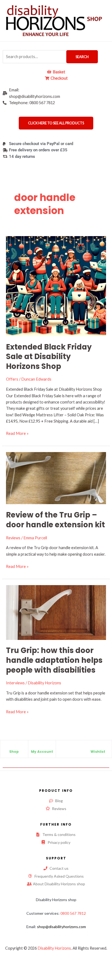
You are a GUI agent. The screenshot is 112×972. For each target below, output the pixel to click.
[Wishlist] (98, 747)
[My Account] (42, 747)
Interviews (15, 683)
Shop (14, 751)
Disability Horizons (54, 948)
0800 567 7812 (73, 913)
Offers (12, 379)
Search (82, 57)
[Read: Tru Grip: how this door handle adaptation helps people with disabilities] (56, 612)
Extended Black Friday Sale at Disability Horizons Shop (49, 357)
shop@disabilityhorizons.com (61, 926)
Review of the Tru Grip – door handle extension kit (55, 520)
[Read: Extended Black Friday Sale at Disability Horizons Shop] (56, 285)
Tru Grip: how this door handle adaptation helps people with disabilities (54, 660)
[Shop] (14, 747)
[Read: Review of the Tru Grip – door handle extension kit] (56, 477)
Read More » (17, 433)
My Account (42, 751)
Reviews (13, 537)
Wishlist (98, 751)
